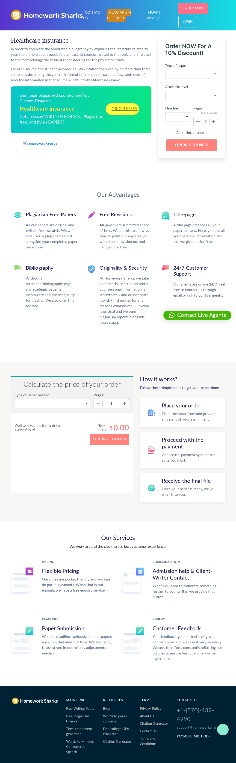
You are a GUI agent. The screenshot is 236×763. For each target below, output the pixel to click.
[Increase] (213, 121)
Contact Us (148, 731)
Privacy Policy (150, 708)
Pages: (99, 395)
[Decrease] (198, 121)
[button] (197, 315)
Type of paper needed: (32, 395)
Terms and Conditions (148, 741)
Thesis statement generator (79, 731)
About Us (147, 716)
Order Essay (125, 109)
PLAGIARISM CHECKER (119, 15)
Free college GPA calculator (116, 731)
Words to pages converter (115, 719)
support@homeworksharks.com (201, 727)
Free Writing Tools (80, 708)
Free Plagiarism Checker (77, 719)
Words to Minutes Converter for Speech (80, 747)
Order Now (193, 8)
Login (188, 21)
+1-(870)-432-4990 (195, 715)
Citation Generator (117, 741)
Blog (106, 708)
